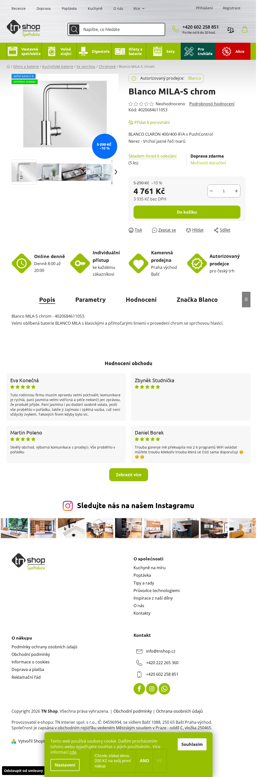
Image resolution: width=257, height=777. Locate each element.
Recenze (19, 8)
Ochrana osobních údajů (179, 711)
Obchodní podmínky (31, 654)
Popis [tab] (47, 299)
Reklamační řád (26, 677)
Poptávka (69, 8)
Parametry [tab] (90, 299)
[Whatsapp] (164, 689)
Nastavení (65, 765)
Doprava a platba (28, 669)
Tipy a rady (144, 583)
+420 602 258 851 (200, 27)
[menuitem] (24, 51)
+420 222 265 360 (162, 662)
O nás (118, 8)
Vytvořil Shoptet (33, 741)
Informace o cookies (31, 662)
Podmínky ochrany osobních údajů (44, 647)
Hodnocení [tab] (141, 299)
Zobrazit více (128, 474)
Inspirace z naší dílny (153, 598)
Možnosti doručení (208, 159)
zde (73, 752)
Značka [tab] (197, 299)
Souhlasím (192, 744)
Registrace (231, 8)
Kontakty (142, 613)
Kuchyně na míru (150, 567)
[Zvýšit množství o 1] (236, 191)
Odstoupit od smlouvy (23, 770)
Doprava (44, 8)
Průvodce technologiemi (157, 590)
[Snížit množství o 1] (211, 191)
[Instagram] (152, 689)
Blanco (194, 78)
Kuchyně (95, 8)
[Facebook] (139, 689)
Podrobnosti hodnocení (211, 104)
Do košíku (187, 212)
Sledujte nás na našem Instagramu (135, 505)
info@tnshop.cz (160, 651)
